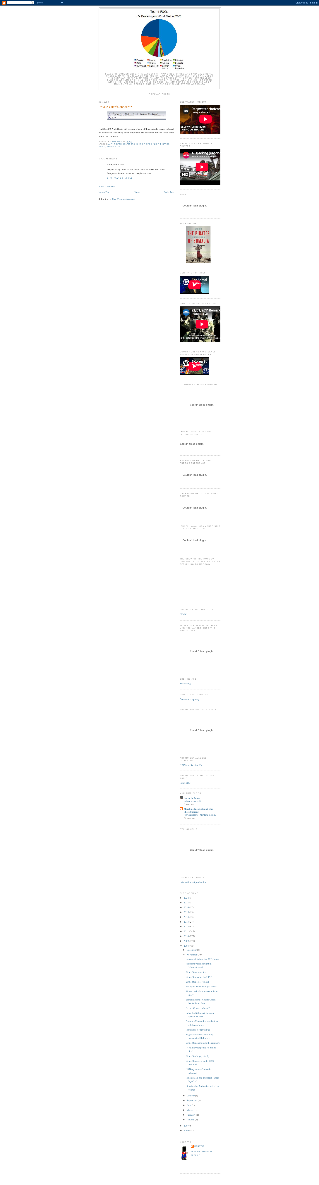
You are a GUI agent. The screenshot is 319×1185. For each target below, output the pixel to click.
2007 (186, 1125)
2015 (186, 912)
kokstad (199, 1146)
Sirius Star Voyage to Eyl (198, 1056)
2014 (186, 917)
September (192, 1100)
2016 (186, 907)
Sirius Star (113, 147)
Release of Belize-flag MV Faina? (202, 958)
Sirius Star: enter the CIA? (199, 977)
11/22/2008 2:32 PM (119, 178)
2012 (186, 926)
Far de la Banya (192, 798)
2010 (186, 936)
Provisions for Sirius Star (198, 1029)
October (191, 1095)
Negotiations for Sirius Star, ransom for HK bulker (199, 1036)
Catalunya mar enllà (192, 800)
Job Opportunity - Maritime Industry (200, 814)
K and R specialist (147, 144)
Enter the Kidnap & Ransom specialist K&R (200, 1014)
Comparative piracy (190, 699)
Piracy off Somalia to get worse (201, 986)
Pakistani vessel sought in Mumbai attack (199, 965)
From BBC (185, 782)
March (190, 1110)
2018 (186, 902)
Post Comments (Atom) (123, 199)
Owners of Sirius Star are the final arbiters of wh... (202, 1022)
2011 (186, 931)
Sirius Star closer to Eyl (197, 981)
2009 (186, 941)
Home (137, 192)
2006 (186, 1130)
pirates (164, 144)
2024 (186, 897)
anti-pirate (115, 144)
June (189, 1105)
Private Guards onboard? (198, 1008)
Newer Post (104, 192)
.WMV (183, 614)
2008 (186, 945)
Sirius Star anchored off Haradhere (203, 1042)
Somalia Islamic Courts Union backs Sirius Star (201, 1001)
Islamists (129, 144)
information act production (193, 882)
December (192, 949)
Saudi (102, 147)
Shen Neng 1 (186, 683)
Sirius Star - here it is (196, 972)
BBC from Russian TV (191, 765)
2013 (186, 921)
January (191, 1119)
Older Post (169, 192)
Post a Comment (107, 186)
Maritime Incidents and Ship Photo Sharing (198, 810)
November (192, 954)
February (191, 1114)
